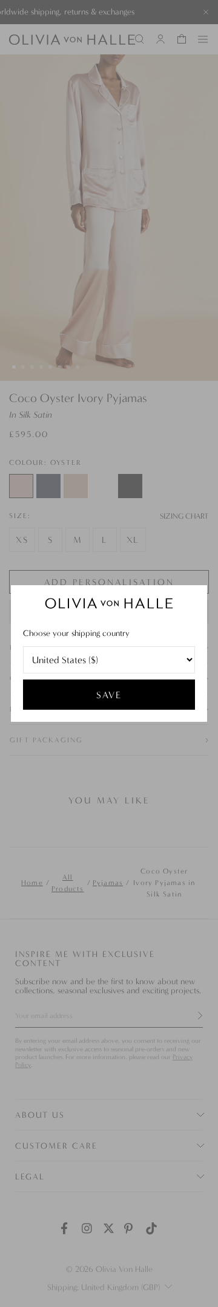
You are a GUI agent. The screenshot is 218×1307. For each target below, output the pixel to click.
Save (109, 695)
